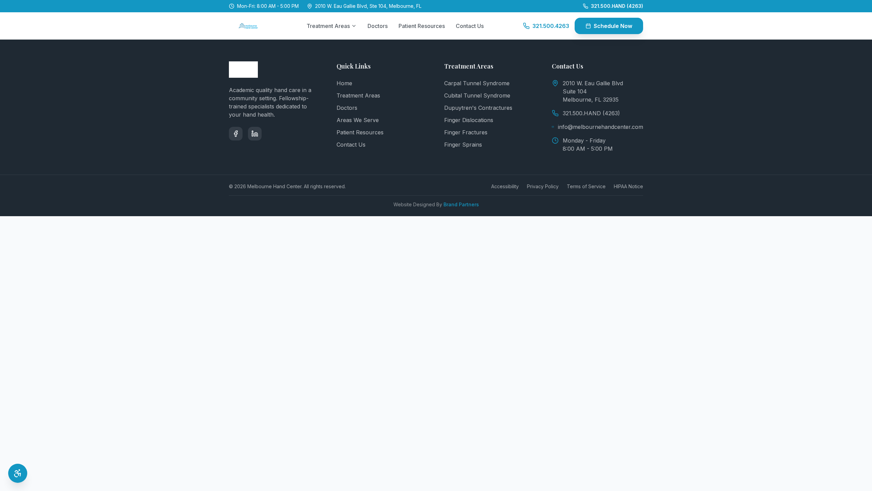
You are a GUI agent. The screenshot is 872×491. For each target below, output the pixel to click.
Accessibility (505, 186)
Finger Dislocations (468, 120)
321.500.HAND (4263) (591, 113)
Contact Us (470, 26)
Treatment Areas (328, 26)
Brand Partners (461, 204)
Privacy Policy (543, 186)
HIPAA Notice (628, 186)
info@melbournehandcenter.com (600, 126)
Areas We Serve (358, 120)
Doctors (378, 26)
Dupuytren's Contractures (478, 107)
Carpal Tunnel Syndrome (477, 83)
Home (344, 83)
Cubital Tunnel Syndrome (477, 95)
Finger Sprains (463, 144)
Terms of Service (586, 186)
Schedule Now (613, 26)
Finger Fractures (465, 132)
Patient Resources (422, 26)
